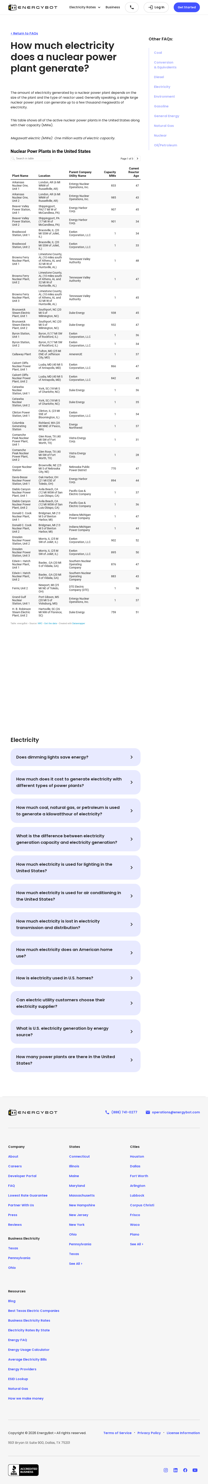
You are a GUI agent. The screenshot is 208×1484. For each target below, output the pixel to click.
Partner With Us (21, 1205)
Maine (74, 1176)
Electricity (162, 86)
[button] (85, 7)
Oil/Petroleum (165, 145)
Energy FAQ (17, 1340)
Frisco (135, 1215)
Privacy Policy (149, 1433)
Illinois (74, 1166)
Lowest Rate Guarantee (28, 1195)
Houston (137, 1156)
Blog (11, 1301)
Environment (164, 96)
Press (12, 1215)
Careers (15, 1166)
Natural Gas (164, 125)
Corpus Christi (142, 1205)
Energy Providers (22, 1369)
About (13, 1156)
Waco (135, 1224)
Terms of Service (117, 1433)
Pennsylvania (19, 1258)
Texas (13, 1248)
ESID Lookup (18, 1379)
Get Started (187, 7)
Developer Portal (22, 1176)
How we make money (26, 1398)
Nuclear (160, 135)
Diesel (159, 77)
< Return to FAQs (24, 33)
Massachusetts (82, 1195)
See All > (75, 1263)
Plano (134, 1234)
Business (113, 7)
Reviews (15, 1224)
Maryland (77, 1185)
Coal (158, 52)
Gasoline (161, 106)
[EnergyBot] (32, 1112)
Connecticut (79, 1156)
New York (76, 1224)
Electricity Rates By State (29, 1330)
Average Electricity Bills (27, 1359)
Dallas (135, 1166)
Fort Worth (139, 1176)
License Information (183, 1433)
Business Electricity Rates (29, 1320)
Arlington (137, 1185)
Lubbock (137, 1195)
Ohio (12, 1267)
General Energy (166, 116)
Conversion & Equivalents (165, 65)
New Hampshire (82, 1205)
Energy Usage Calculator (29, 1349)
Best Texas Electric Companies (33, 1310)
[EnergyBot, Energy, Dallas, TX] (23, 1470)
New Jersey (78, 1215)
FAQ (11, 1185)
